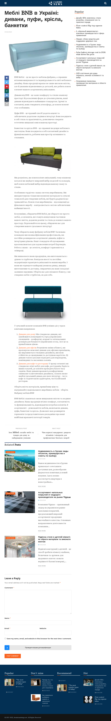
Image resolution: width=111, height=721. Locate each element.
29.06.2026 (42, 500)
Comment (9, 588)
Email (8, 628)
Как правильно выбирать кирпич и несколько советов (47, 699)
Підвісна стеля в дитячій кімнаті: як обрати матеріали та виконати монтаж (54, 539)
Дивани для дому (27, 334)
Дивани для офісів (27, 348)
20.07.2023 (46, 690)
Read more (42, 486)
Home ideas (10, 452)
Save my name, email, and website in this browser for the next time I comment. (39, 639)
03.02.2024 (8, 32)
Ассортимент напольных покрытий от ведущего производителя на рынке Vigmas (54, 494)
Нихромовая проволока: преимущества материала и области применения (91, 83)
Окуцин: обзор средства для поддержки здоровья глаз (87, 40)
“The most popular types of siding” (21, 682)
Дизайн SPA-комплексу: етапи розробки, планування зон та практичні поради (88, 20)
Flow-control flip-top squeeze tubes (89, 27)
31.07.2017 (10, 692)
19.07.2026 (42, 459)
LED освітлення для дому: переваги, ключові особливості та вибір (90, 75)
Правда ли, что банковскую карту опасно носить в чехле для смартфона (47, 684)
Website (43, 628)
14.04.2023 (46, 706)
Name (8, 618)
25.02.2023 (20, 686)
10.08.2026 (99, 704)
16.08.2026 (99, 692)
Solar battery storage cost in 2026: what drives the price (91, 53)
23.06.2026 (42, 544)
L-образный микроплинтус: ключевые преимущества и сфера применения (90, 33)
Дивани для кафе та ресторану (33, 363)
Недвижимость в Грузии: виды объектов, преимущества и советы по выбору (53, 453)
